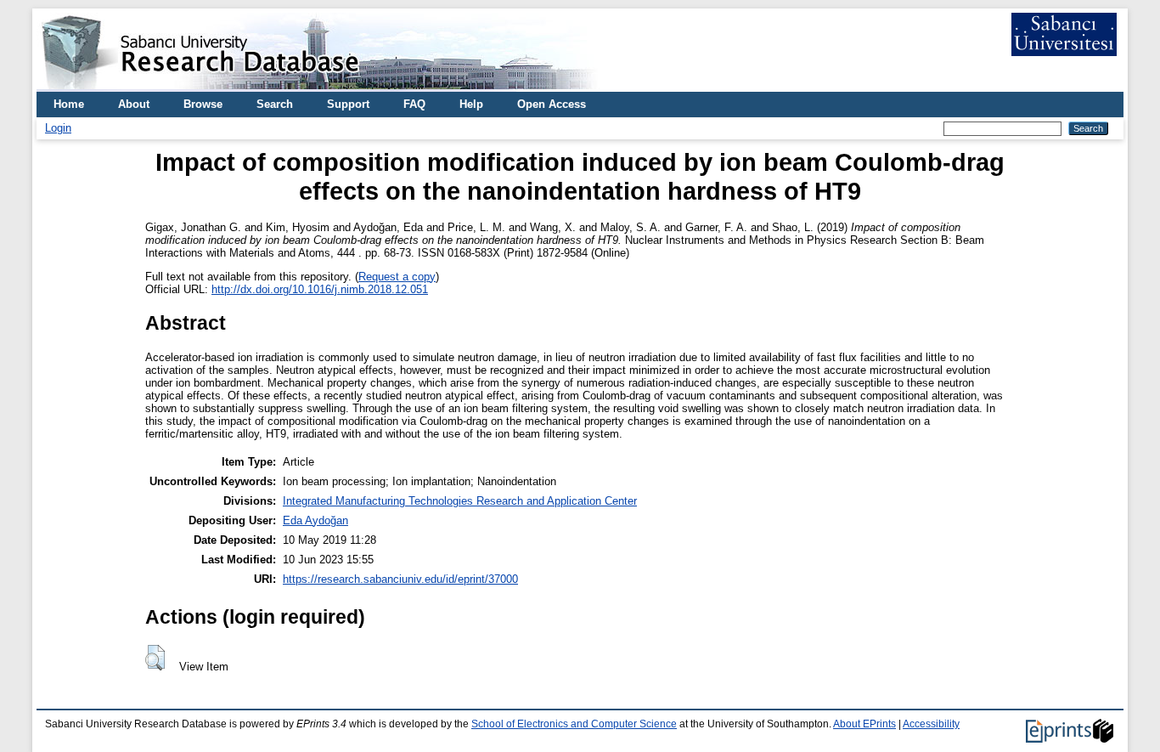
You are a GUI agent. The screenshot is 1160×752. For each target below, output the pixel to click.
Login (58, 128)
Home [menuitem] (68, 104)
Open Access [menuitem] (551, 104)
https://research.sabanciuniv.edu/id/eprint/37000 (400, 579)
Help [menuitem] (471, 104)
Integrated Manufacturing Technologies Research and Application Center (460, 501)
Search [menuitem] (274, 104)
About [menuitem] (133, 104)
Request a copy (397, 276)
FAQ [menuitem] (414, 104)
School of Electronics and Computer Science (574, 724)
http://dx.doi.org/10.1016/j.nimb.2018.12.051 (319, 289)
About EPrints (864, 724)
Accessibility (931, 724)
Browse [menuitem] (202, 104)
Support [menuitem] (348, 104)
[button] (155, 657)
